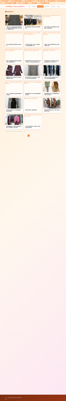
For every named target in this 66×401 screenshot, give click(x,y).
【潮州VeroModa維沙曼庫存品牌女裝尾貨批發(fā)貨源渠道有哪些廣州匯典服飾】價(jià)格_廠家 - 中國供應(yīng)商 (14, 28)
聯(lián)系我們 (47, 6)
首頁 (29, 6)
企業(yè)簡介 (34, 6)
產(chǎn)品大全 (40, 6)
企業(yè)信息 (53, 6)
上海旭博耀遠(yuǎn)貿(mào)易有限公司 (15, 6)
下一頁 (37, 135)
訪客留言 (58, 6)
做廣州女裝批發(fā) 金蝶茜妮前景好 (31, 109)
